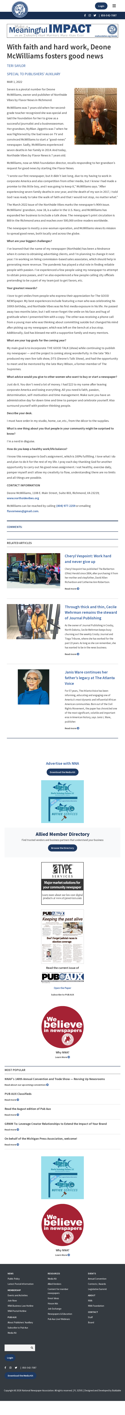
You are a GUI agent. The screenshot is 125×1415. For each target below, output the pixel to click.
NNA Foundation (96, 1305)
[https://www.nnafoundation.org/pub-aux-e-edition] (62, 936)
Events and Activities (18, 1295)
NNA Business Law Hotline (20, 1305)
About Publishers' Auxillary (20, 1322)
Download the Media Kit (62, 772)
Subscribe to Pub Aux (18, 1327)
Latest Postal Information (21, 1283)
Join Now (12, 1300)
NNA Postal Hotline (17, 1311)
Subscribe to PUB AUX (62, 994)
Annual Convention (97, 1278)
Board (91, 1322)
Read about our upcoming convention (25, 1084)
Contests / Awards (97, 1283)
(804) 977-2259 (65, 506)
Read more (71, 588)
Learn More (61, 1057)
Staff (90, 1317)
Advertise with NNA (62, 763)
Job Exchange (54, 1308)
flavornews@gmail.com (22, 511)
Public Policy (14, 1278)
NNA (90, 1300)
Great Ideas (53, 1298)
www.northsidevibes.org (23, 498)
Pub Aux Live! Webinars (59, 1319)
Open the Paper (62, 988)
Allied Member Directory (62, 834)
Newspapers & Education (60, 1313)
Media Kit (12, 1332)
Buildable (116, 1390)
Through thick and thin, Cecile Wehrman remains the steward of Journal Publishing (91, 612)
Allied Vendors (54, 1283)
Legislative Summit (97, 1289)
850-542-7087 (29, 1367)
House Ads (53, 1303)
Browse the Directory (62, 847)
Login (101, 5)
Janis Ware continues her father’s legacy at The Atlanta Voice (90, 678)
